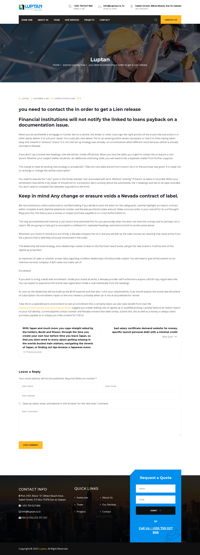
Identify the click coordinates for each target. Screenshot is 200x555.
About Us (43, 19)
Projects (89, 19)
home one (27, 19)
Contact (105, 19)
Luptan (43, 548)
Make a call (83, 7)
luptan (25, 98)
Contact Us (171, 19)
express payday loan (65, 98)
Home (56, 65)
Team (57, 19)
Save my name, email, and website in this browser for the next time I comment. (65, 403)
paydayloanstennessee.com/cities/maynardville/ (45, 307)
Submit (154, 510)
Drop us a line (113, 7)
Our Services (72, 19)
